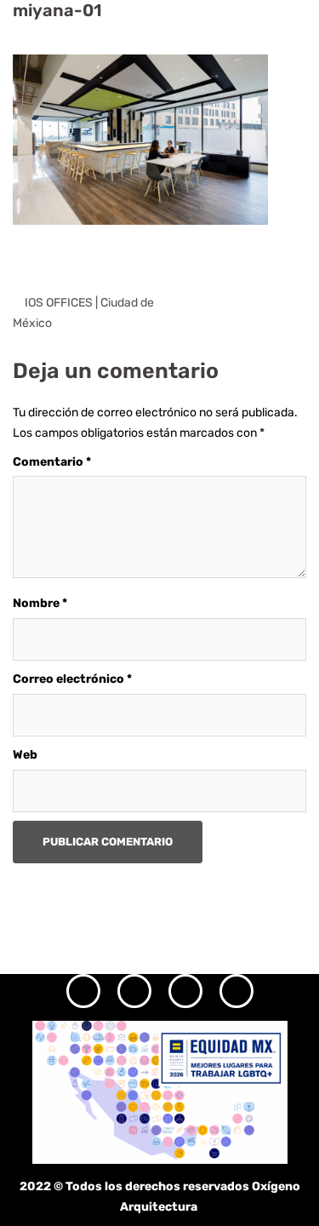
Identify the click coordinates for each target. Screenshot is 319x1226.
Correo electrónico (72, 679)
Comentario (52, 462)
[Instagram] (83, 991)
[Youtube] (236, 991)
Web (25, 755)
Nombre (40, 603)
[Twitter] (185, 991)
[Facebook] (134, 991)
